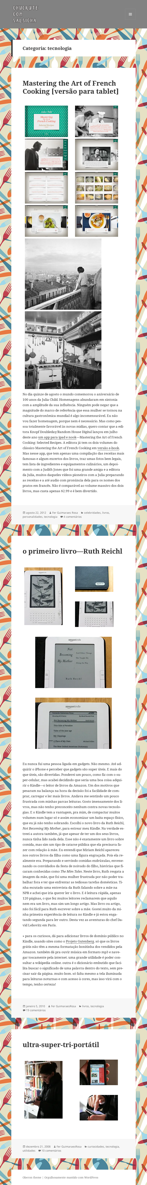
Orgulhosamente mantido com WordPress (71, 1177)
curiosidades (96, 1146)
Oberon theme (32, 1177)
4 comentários (73, 517)
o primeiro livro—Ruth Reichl (72, 551)
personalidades (32, 516)
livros (105, 512)
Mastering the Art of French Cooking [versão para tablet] (71, 87)
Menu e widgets (130, 19)
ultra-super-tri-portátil (61, 1044)
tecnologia (50, 516)
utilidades (29, 1150)
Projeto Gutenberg (80, 941)
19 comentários (36, 1010)
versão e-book (108, 448)
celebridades (92, 512)
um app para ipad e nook (57, 437)
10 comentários (51, 1150)
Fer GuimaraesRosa (63, 1006)
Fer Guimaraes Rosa (65, 512)
